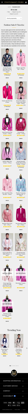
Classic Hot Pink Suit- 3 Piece (7, 101)
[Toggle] (22, 381)
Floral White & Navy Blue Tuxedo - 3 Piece (4, 351)
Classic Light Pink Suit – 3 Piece (20, 68)
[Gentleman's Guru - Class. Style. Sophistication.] (14, 2)
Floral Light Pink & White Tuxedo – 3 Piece (7, 254)
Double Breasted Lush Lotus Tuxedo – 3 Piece (21, 254)
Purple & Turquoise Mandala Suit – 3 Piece (21, 194)
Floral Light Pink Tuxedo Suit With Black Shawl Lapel (7, 285)
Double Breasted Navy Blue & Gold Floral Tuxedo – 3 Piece (7, 70)
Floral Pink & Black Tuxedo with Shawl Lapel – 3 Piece (20, 102)
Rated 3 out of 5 (14, 14)
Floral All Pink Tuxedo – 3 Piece (21, 133)
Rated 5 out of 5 (16, 12)
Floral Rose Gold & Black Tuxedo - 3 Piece (19, 351)
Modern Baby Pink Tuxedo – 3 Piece (7, 162)
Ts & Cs (24, 409)
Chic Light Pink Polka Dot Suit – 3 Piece (7, 193)
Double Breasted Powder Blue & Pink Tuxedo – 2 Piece (21, 163)
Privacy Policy (17, 409)
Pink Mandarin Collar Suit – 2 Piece (21, 224)
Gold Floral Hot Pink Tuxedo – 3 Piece (7, 133)
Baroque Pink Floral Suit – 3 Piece (7, 224)
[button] (2, 2)
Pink (9, 12)
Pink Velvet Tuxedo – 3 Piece (21, 284)
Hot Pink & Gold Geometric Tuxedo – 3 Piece (7, 315)
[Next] (27, 348)
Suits (9, 7)
